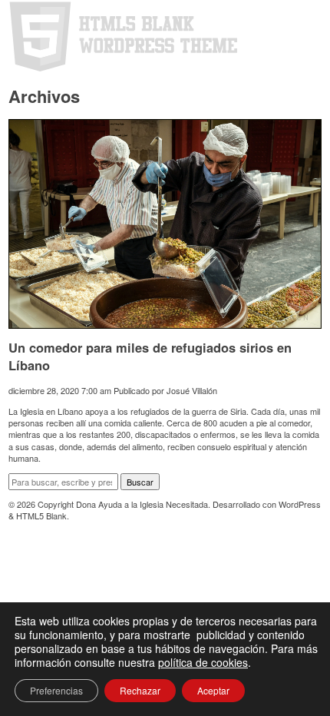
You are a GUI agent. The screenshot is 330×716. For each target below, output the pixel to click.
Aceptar (213, 690)
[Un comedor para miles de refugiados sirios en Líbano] (165, 322)
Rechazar (140, 690)
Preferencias (56, 690)
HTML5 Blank (41, 515)
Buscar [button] (140, 482)
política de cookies (203, 662)
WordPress (300, 504)
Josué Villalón (192, 390)
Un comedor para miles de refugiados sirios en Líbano (150, 356)
